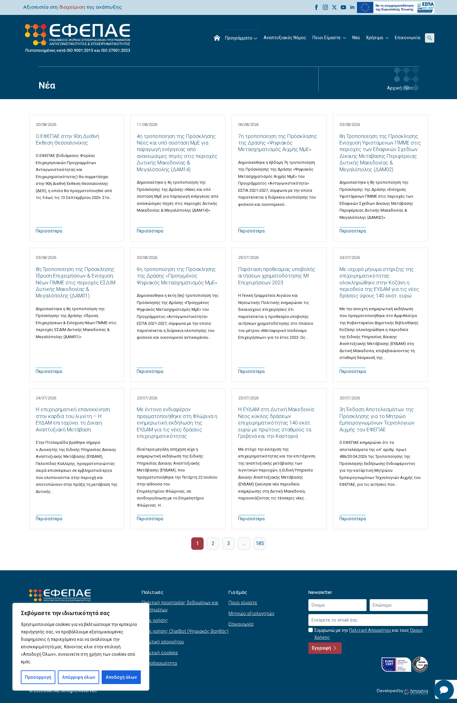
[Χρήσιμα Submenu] (387, 38)
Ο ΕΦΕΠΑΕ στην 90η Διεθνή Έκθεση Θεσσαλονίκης (67, 139)
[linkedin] (352, 7)
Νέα (356, 37)
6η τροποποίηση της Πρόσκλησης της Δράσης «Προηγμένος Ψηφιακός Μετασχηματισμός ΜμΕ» (177, 276)
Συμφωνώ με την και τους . (368, 634)
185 (260, 543)
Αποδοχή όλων (121, 677)
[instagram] (325, 7)
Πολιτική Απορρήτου (370, 630)
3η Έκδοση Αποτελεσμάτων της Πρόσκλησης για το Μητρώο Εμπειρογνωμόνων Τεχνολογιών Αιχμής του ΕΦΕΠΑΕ (376, 419)
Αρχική (394, 87)
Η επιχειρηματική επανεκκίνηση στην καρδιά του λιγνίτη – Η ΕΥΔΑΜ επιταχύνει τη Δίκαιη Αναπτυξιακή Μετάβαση (73, 419)
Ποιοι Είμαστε (326, 37)
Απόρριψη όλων (78, 677)
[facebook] (316, 7)
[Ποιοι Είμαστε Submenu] (344, 38)
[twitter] (334, 7)
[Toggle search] (429, 38)
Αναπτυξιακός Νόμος (285, 37)
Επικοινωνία (407, 37)
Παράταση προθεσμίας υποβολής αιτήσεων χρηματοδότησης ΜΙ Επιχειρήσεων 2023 (276, 276)
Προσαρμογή (38, 677)
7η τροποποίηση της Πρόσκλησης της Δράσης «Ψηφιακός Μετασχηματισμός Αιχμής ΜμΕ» (277, 143)
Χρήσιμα (374, 37)
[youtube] (343, 7)
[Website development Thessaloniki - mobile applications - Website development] (415, 692)
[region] (80, 647)
